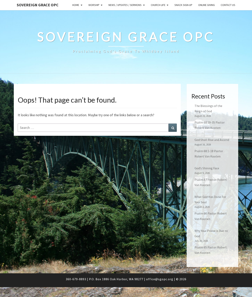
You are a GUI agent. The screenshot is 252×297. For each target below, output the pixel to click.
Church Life (158, 5)
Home (75, 5)
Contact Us (228, 5)
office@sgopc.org (159, 279)
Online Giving (206, 5)
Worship (93, 5)
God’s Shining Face (207, 168)
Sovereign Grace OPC (37, 4)
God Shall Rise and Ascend (212, 140)
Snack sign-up (183, 5)
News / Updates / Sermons (125, 5)
